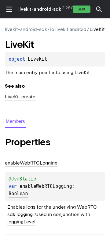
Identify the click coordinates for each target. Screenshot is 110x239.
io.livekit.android (68, 29)
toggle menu (9, 9)
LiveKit (37, 59)
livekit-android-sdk (39, 9)
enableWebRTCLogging (46, 186)
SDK (82, 9)
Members (15, 121)
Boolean (18, 194)
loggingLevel (21, 222)
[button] (99, 9)
